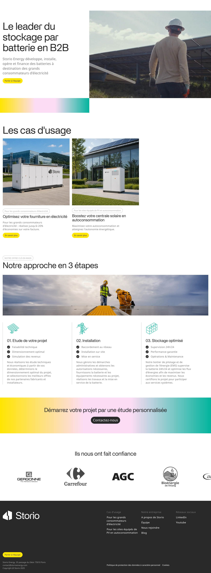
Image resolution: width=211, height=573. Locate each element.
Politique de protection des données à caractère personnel (133, 565)
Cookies (165, 565)
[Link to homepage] (53, 522)
